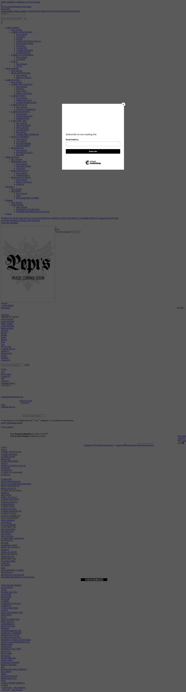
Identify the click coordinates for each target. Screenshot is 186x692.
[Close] (123, 104)
